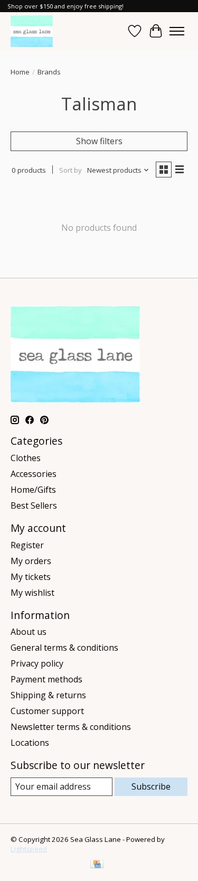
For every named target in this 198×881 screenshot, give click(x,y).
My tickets (31, 577)
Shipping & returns (48, 695)
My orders (31, 561)
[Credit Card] (96, 865)
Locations (30, 742)
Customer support (47, 711)
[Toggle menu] (176, 31)
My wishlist (32, 592)
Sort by (70, 170)
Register (27, 545)
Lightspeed (29, 849)
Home (20, 72)
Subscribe (151, 786)
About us (28, 632)
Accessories (33, 474)
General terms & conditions (64, 647)
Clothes (26, 458)
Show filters (99, 141)
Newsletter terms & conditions (71, 727)
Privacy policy (37, 663)
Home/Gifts (33, 489)
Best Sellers (34, 505)
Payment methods (46, 679)
